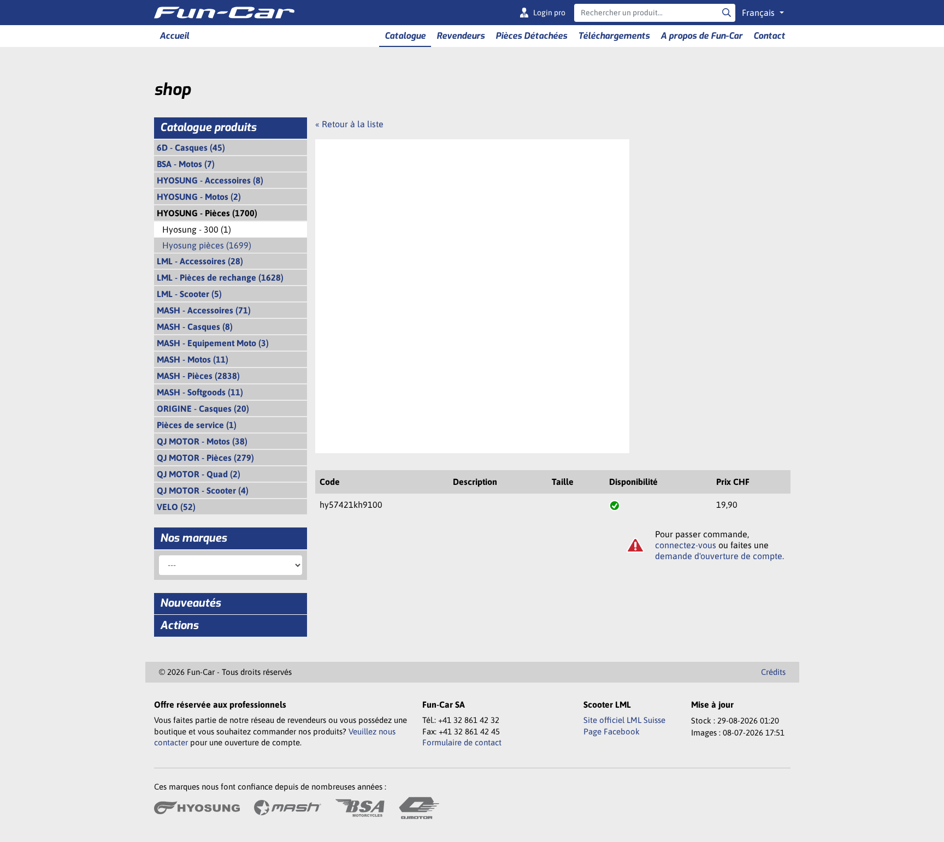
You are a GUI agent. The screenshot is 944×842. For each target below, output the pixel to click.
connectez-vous (685, 545)
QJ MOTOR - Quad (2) (198, 474)
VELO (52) (176, 507)
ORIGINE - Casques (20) (203, 408)
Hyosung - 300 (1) (196, 229)
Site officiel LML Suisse (624, 720)
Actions (179, 625)
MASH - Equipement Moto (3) (213, 343)
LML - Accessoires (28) (200, 261)
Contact (769, 35)
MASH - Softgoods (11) (200, 392)
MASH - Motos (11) (192, 359)
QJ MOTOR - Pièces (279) (205, 457)
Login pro (549, 12)
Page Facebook (611, 731)
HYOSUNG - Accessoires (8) (210, 180)
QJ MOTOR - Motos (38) (202, 441)
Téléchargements (614, 35)
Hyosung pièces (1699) (206, 245)
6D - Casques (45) (191, 147)
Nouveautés (190, 603)
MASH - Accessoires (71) (204, 310)
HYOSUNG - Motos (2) (199, 196)
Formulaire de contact (462, 742)
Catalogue (405, 35)
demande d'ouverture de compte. (719, 556)
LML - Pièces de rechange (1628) (220, 277)
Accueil (174, 35)
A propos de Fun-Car (701, 35)
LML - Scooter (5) (189, 294)
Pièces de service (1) (197, 425)
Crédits (773, 672)
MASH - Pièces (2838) (198, 376)
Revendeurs (460, 35)
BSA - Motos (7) (186, 164)
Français (759, 12)
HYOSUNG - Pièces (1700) (207, 213)
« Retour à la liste (349, 124)
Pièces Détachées (531, 35)
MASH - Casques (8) (195, 326)
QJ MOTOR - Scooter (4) (203, 490)
